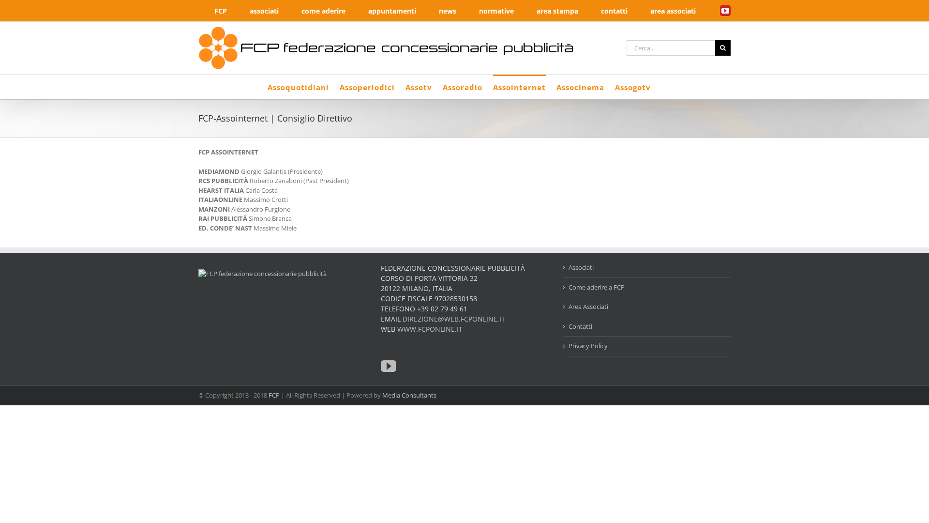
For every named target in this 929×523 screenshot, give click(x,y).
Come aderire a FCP (597, 287)
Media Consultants (409, 395)
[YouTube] (388, 366)
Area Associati (588, 306)
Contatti (580, 326)
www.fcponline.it (430, 329)
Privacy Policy (588, 345)
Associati (581, 267)
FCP (274, 395)
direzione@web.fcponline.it (454, 318)
